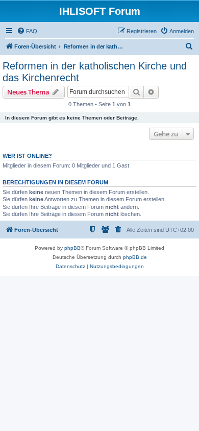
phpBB (72, 248)
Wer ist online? (27, 156)
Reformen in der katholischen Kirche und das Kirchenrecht (95, 71)
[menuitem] (27, 31)
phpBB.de (135, 257)
